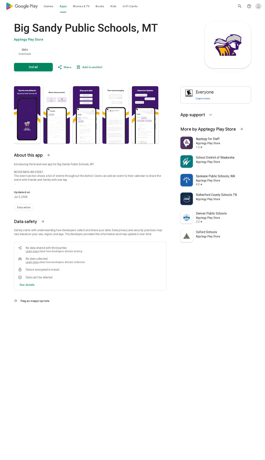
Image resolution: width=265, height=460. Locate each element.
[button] (27, 115)
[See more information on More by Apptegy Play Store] (241, 129)
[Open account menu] (258, 6)
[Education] (24, 207)
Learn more (32, 251)
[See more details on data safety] (27, 284)
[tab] (48, 6)
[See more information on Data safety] (42, 221)
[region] (91, 51)
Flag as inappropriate (31, 301)
